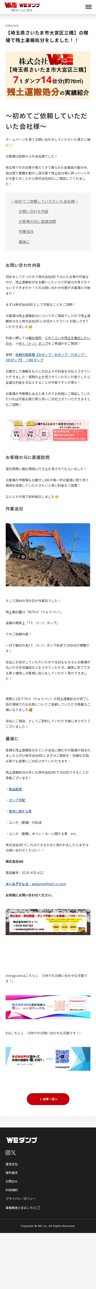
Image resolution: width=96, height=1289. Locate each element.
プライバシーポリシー (21, 1198)
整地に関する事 (20, 811)
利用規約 (12, 1189)
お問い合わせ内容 (33, 211)
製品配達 (15, 789)
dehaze (88, 7)
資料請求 (12, 1172)
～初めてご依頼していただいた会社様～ (44, 201)
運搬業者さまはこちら (21, 1207)
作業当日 (26, 231)
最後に (24, 241)
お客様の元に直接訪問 (37, 221)
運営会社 (12, 1164)
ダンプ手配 (17, 800)
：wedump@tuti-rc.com (36, 883)
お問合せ (12, 1181)
